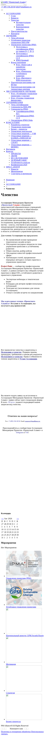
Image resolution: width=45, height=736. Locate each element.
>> (18, 519)
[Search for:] (13, 4)
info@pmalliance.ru (24, 7)
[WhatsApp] (25, 729)
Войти (35, 7)
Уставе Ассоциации (28, 359)
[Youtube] (6, 729)
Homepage (10, 180)
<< (2, 519)
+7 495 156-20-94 (8, 7)
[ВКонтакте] (2, 729)
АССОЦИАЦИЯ (13, 184)
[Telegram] (4, 729)
